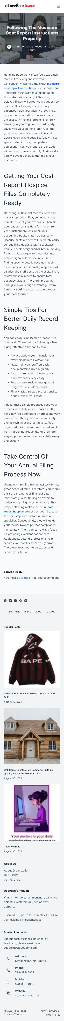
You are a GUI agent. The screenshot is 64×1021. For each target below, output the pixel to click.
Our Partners (12, 879)
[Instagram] (15, 600)
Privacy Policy (52, 1014)
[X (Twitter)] (10, 600)
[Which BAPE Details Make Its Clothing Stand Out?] (32, 659)
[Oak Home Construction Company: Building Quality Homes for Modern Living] (32, 736)
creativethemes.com (28, 995)
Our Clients (11, 875)
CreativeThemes (14, 1014)
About (39, 611)
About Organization (16, 870)
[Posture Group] (32, 812)
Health (32, 50)
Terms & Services (49, 1010)
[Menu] (58, 6)
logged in (27, 577)
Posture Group (12, 846)
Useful (51, 611)
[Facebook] (5, 600)
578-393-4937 (24, 972)
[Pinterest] (20, 600)
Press (27, 611)
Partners (14, 611)
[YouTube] (25, 600)
